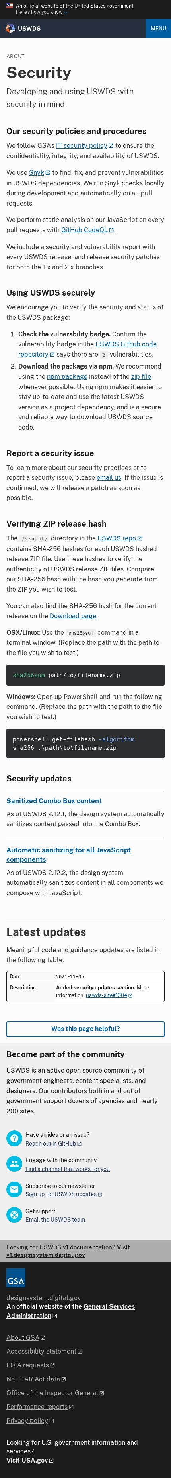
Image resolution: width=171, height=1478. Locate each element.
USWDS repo (116, 538)
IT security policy (81, 145)
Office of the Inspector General (52, 1393)
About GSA (22, 1337)
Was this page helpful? (85, 1029)
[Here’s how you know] (85, 9)
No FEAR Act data (33, 1379)
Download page (73, 616)
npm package (67, 376)
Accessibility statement (41, 1351)
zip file (141, 376)
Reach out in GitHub (50, 1143)
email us (109, 477)
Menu (158, 28)
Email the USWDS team (55, 1219)
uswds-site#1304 (106, 995)
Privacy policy (27, 1421)
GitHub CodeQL (84, 230)
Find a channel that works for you (67, 1169)
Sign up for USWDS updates (61, 1194)
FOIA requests (27, 1365)
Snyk (36, 172)
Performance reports (37, 1407)
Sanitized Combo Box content (54, 801)
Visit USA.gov (27, 1460)
